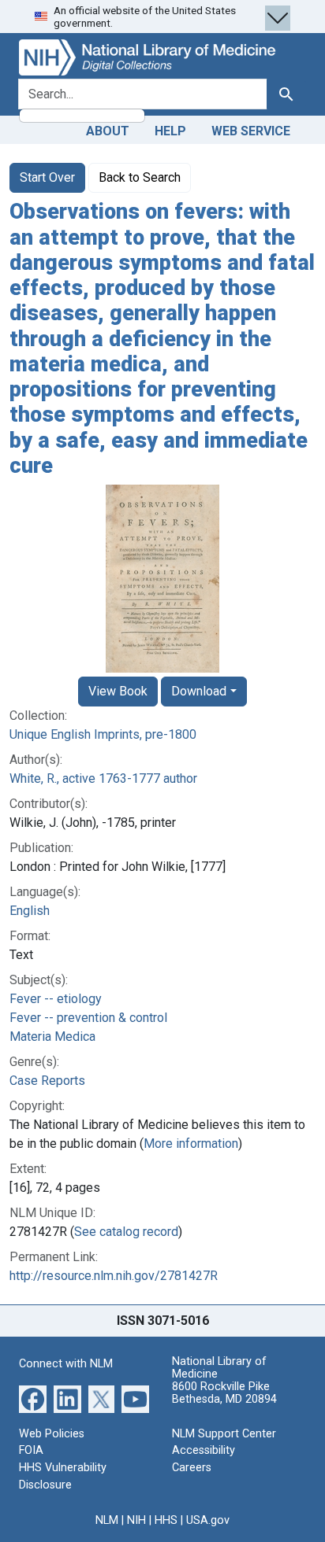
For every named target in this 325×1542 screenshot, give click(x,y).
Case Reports (47, 1080)
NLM (106, 1520)
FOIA (31, 1450)
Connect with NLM (66, 1363)
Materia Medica (52, 1036)
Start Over (47, 177)
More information (191, 1143)
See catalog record (126, 1231)
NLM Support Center (224, 1434)
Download (198, 691)
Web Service (250, 131)
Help (170, 131)
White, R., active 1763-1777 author (103, 778)
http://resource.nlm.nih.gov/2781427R (113, 1275)
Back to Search (140, 177)
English (29, 910)
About (107, 131)
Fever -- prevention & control (88, 1017)
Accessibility (203, 1450)
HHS (166, 1520)
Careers (191, 1467)
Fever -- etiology (55, 998)
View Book (118, 691)
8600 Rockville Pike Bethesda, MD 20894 (224, 1393)
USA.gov (208, 1520)
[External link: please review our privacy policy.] (33, 1398)
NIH (136, 1520)
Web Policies (51, 1434)
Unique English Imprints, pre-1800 (102, 734)
